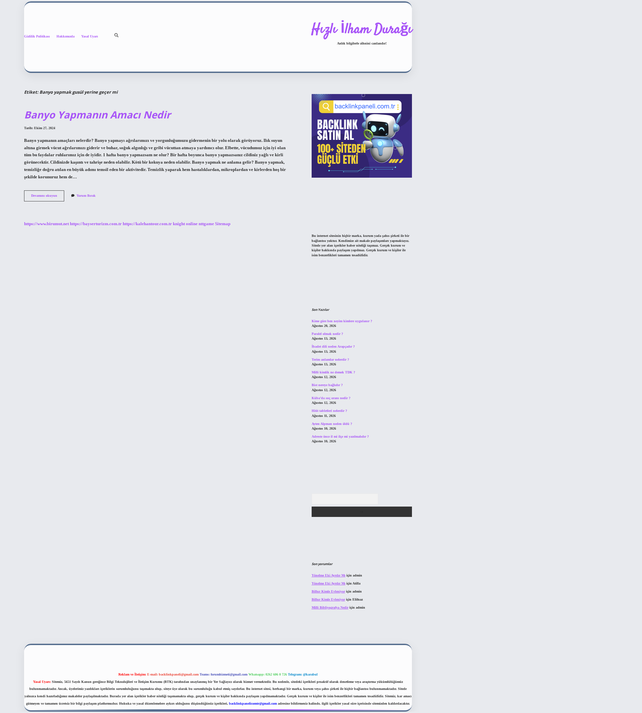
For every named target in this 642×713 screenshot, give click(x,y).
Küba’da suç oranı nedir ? (331, 398)
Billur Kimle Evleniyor (328, 591)
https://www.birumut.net (46, 223)
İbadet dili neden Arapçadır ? (333, 346)
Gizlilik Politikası (37, 36)
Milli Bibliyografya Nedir (330, 607)
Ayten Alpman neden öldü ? (332, 424)
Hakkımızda (66, 36)
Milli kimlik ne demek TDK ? (333, 372)
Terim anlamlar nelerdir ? (330, 359)
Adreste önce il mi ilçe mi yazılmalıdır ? (340, 436)
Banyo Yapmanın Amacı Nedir (97, 114)
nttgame (206, 223)
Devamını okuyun (47, 197)
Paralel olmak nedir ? (327, 334)
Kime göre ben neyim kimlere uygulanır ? (342, 321)
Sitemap (222, 223)
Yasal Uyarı (89, 36)
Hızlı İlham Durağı (361, 29)
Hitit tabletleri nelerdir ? (329, 411)
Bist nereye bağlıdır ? (327, 385)
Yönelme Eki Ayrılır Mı (328, 575)
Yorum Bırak (86, 195)
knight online (185, 223)
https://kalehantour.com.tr (147, 223)
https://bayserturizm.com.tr (96, 223)
